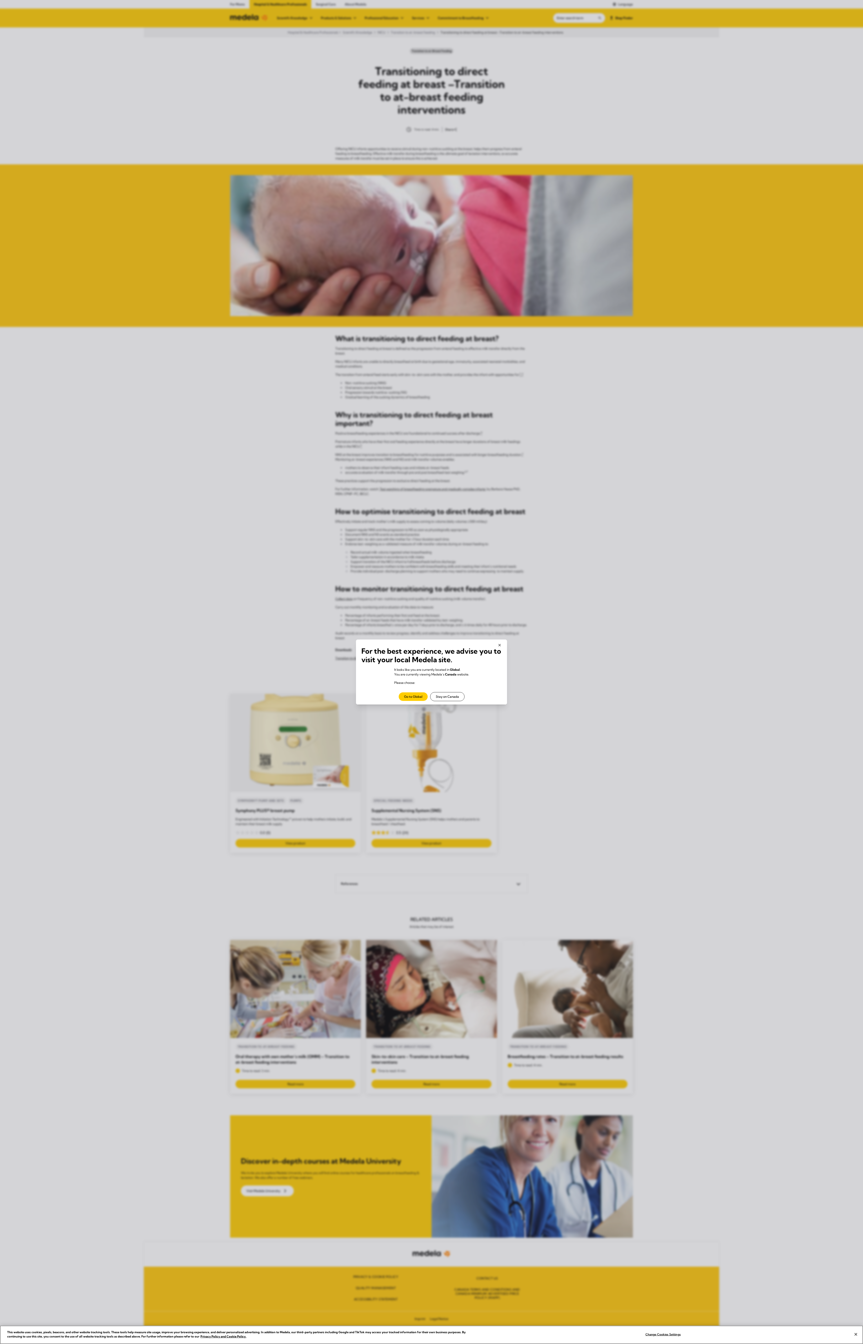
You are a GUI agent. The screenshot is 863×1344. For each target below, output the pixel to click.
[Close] (856, 1334)
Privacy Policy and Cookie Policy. (223, 1336)
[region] (431, 1335)
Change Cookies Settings (663, 1334)
